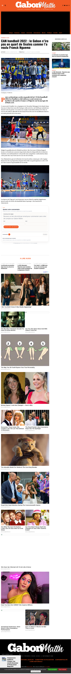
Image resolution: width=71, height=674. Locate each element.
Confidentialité (61, 660)
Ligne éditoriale (36, 661)
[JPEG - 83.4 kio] (25, 181)
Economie (29, 33)
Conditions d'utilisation (44, 660)
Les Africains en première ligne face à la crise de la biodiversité (7, 267)
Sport (60, 33)
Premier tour (5, 37)
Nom (4, 221)
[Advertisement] (35, 21)
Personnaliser (35, 671)
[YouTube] (65, 5)
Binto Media (29, 666)
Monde (44, 33)
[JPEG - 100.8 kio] (25, 131)
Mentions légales (27, 660)
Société (55, 33)
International (37, 33)
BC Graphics (35, 243)
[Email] (69, 5)
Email (26, 221)
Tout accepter (52, 669)
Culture (23, 33)
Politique (49, 33)
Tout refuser (62, 669)
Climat (54, 53)
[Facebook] (63, 5)
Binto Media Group (17, 243)
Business (16, 33)
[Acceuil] (67, 5)
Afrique (11, 33)
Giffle (54, 70)
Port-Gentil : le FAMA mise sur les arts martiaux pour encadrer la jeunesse (40, 267)
